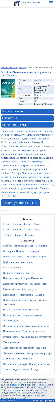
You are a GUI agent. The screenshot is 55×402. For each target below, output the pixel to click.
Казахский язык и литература (19, 289)
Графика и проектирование (18, 261)
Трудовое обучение (13, 353)
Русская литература (33, 331)
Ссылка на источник (10, 210)
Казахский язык (38, 283)
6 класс (17, 229)
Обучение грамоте (33, 315)
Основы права (11, 320)
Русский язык (10, 336)
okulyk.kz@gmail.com (43, 400)
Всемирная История (14, 251)
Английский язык (24, 245)
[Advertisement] (27, 36)
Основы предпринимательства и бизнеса (26, 325)
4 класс (38, 223)
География (33, 251)
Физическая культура (15, 364)
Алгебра (7, 245)
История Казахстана (32, 278)
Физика (27, 358)
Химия (7, 369)
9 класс (7, 234)
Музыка (39, 294)
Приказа (16, 384)
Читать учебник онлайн (20, 203)
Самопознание (11, 342)
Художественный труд (25, 369)
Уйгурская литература (39, 353)
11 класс (29, 234)
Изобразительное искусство (18, 272)
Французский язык (39, 364)
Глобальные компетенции (31, 256)
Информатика (11, 278)
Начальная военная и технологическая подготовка (24, 302)
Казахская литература (15, 283)
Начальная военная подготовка (20, 309)
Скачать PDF (11, 118)
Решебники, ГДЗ (14, 125)
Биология (41, 245)
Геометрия (9, 256)
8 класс (38, 229)
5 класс (7, 229)
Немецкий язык (12, 315)
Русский (49, 104)
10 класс (18, 234)
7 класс (27, 229)
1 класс (7, 223)
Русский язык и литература (35, 336)
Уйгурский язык (12, 358)
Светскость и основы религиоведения (24, 347)
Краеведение (10, 294)
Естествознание (12, 267)
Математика (26, 294)
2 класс (17, 223)
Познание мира (11, 331)
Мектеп (37, 95)
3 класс (27, 223)
